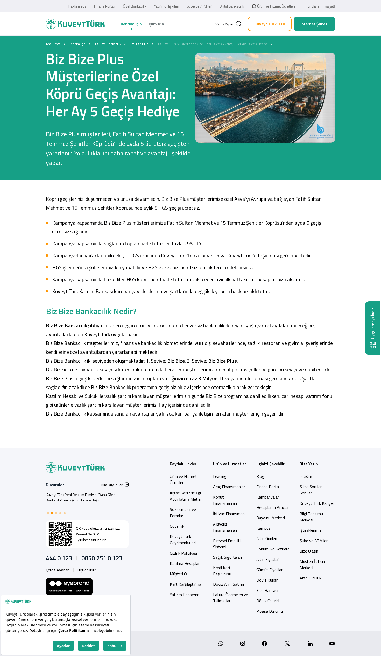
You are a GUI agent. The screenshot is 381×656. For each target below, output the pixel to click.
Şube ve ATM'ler (314, 540)
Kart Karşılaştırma (185, 584)
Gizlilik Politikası (183, 553)
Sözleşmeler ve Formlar (183, 512)
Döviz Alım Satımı (228, 584)
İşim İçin (156, 24)
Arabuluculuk (310, 578)
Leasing (220, 476)
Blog (260, 476)
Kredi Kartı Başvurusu (222, 570)
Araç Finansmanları (229, 487)
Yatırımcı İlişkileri (166, 6)
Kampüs (263, 528)
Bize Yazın (309, 464)
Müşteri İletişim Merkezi (313, 564)
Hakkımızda (77, 6)
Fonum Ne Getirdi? (272, 549)
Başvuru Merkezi (270, 518)
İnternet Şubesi (314, 24)
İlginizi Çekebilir (270, 464)
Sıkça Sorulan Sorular (311, 490)
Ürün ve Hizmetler (229, 464)
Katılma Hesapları (185, 563)
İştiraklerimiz (310, 530)
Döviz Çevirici (267, 601)
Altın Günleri (266, 538)
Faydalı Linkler (183, 464)
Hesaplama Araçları (273, 507)
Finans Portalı (104, 6)
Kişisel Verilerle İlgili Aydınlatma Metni (186, 496)
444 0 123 (59, 558)
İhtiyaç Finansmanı (229, 513)
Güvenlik (177, 526)
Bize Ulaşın (309, 551)
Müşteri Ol (179, 574)
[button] (48, 513)
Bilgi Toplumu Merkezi (311, 516)
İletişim (306, 476)
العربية (330, 6)
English (313, 6)
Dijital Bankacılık (232, 6)
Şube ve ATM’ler (199, 6)
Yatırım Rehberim (184, 594)
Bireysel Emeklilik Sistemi (227, 543)
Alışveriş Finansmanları (225, 527)
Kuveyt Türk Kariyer (317, 503)
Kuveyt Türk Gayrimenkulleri (183, 539)
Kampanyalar (267, 497)
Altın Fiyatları (267, 559)
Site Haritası (267, 590)
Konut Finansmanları (225, 500)
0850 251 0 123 (101, 558)
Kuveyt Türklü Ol (270, 24)
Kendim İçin (131, 24)
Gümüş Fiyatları (269, 570)
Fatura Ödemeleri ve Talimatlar (230, 597)
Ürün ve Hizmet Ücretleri (276, 6)
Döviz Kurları (267, 580)
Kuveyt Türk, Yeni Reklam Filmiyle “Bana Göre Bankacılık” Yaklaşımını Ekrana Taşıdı (80, 497)
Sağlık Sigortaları (227, 557)
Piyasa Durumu (269, 611)
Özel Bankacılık (134, 6)
